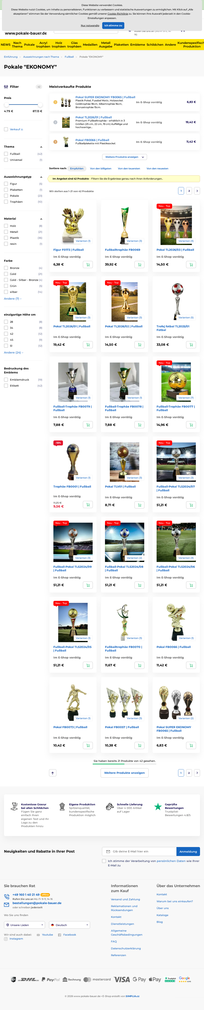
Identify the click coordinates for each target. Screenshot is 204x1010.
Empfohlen (76, 168)
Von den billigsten (100, 168)
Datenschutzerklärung (126, 948)
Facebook (69, 934)
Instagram (16, 938)
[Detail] (88, 264)
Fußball (69, 56)
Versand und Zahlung (125, 899)
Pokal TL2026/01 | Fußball (94, 117)
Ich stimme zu (113, 25)
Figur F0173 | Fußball (68, 250)
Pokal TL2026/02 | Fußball (123, 326)
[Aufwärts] (52, 772)
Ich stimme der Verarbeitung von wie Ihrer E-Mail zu (153, 863)
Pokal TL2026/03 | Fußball (175, 250)
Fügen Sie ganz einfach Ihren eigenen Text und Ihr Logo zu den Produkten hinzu (35, 819)
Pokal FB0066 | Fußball (92, 140)
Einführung (11, 56)
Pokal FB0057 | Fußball (122, 727)
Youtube (47, 934)
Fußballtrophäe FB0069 (122, 250)
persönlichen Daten (171, 861)
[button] (124, 157)
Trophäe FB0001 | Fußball (72, 486)
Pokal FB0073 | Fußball (70, 727)
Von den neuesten (157, 168)
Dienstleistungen (122, 923)
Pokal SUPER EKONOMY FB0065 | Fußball (105, 97)
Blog (160, 921)
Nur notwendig (90, 25)
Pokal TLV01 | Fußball (120, 486)
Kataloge (162, 915)
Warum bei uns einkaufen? (175, 901)
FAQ (114, 941)
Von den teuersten (129, 168)
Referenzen (118, 955)
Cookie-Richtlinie (118, 13)
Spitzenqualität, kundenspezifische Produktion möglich (82, 811)
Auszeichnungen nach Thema (41, 56)
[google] (186, 979)
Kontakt (116, 916)
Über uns (163, 908)
